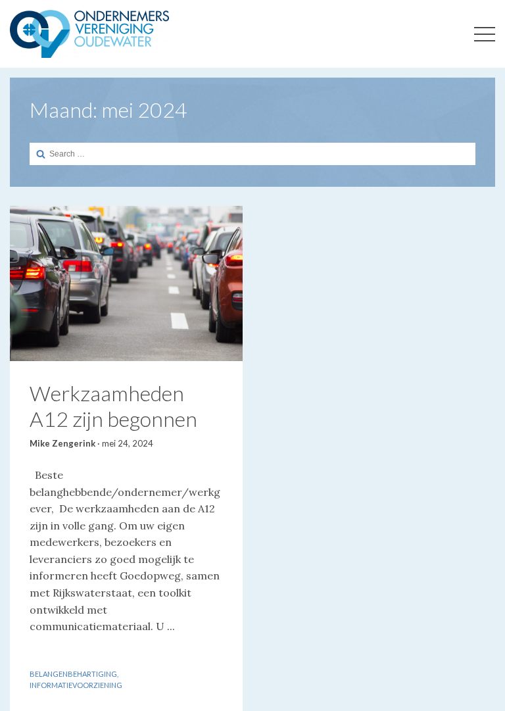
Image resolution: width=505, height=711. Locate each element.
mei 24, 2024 (127, 443)
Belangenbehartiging (73, 674)
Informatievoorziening (76, 685)
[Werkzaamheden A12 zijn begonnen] (126, 283)
